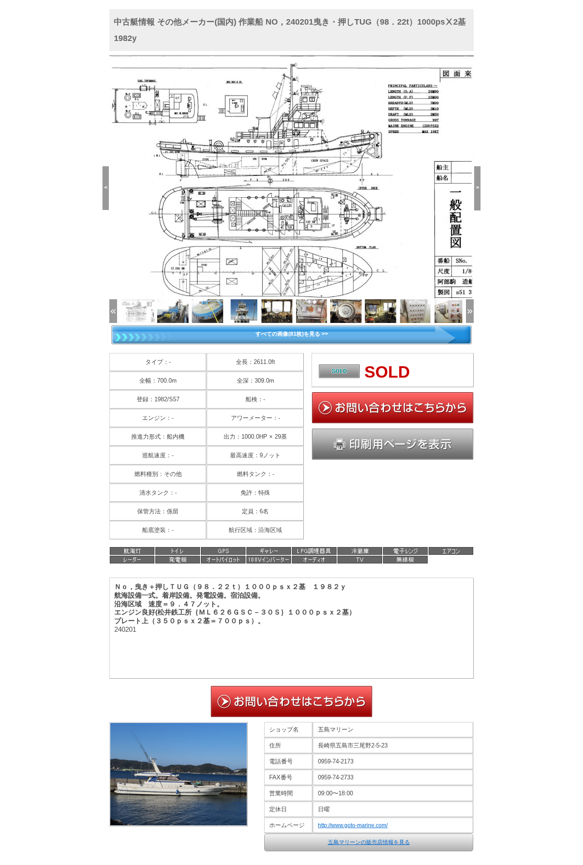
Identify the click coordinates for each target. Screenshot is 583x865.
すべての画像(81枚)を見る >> (292, 334)
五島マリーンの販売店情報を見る (369, 842)
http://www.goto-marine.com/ (353, 825)
